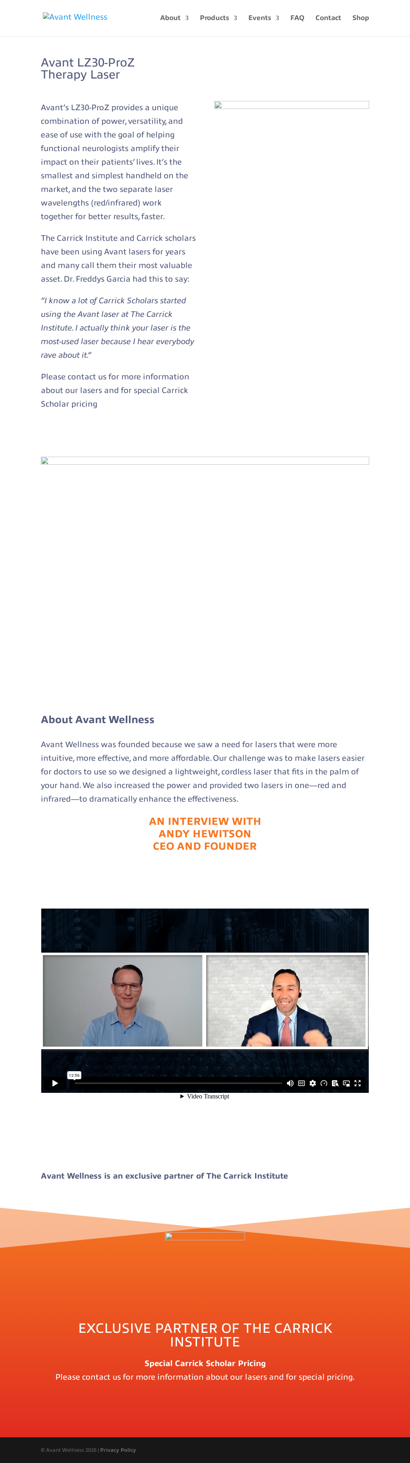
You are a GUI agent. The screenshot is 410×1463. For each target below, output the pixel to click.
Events (259, 18)
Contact (328, 18)
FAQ (297, 18)
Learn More (71, 437)
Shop (360, 18)
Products (214, 18)
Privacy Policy (118, 1450)
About (170, 18)
